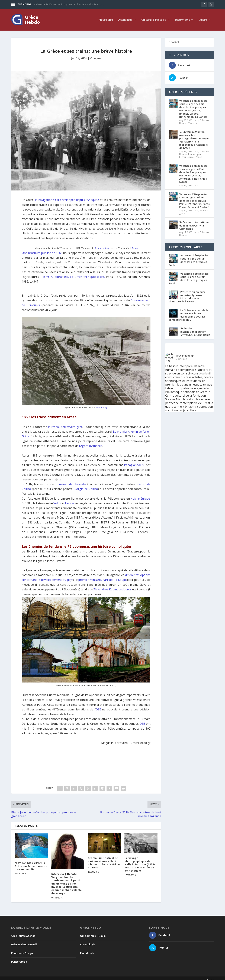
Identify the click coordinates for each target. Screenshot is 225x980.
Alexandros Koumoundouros (112, 589)
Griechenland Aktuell (24, 944)
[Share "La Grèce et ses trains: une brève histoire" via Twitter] (66, 788)
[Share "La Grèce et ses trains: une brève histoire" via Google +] (74, 788)
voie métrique (140, 498)
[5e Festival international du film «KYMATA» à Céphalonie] (173, 224)
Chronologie (87, 944)
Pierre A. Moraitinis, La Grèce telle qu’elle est (72, 277)
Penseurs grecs (186, 157)
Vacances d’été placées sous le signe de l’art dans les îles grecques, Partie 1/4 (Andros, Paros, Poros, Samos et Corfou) (194, 201)
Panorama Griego (22, 953)
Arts (196, 120)
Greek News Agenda (23, 935)
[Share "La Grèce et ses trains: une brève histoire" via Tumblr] (81, 788)
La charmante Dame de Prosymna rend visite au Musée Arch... (68, 4)
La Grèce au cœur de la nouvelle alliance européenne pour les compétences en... (188, 315)
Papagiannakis (134, 465)
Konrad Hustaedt (102, 248)
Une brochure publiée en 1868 (42, 253)
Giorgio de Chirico (86, 489)
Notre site (106, 20)
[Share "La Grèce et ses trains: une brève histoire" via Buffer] (102, 788)
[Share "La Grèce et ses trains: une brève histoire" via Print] (123, 788)
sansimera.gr (102, 407)
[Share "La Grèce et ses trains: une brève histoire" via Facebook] (59, 788)
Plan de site (87, 953)
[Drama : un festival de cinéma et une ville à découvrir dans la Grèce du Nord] (104, 843)
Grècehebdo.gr (185, 355)
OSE (98, 709)
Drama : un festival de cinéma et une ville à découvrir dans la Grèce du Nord (104, 862)
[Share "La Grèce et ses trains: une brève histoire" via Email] (116, 788)
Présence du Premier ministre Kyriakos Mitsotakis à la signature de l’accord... (187, 296)
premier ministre (89, 580)
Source (135, 248)
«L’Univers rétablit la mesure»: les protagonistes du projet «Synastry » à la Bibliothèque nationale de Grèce (194, 140)
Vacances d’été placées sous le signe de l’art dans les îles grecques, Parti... (188, 260)
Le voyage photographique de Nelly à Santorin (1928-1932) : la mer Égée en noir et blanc (139, 864)
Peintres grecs (195, 154)
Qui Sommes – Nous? (93, 935)
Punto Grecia (19, 961)
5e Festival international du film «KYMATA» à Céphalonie (194, 225)
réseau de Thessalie (72, 484)
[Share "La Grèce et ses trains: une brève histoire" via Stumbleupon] (109, 788)
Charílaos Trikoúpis (114, 580)
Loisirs (203, 20)
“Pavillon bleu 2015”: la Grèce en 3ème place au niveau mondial (31, 866)
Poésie (198, 157)
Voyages (95, 58)
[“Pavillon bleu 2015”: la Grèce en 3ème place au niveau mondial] (31, 845)
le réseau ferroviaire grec (65, 427)
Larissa (70, 503)
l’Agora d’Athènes (90, 446)
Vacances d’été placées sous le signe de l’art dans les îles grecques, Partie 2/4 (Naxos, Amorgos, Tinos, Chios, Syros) (193, 173)
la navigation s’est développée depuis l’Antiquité (67, 200)
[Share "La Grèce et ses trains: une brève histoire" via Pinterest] (88, 788)
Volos (57, 503)
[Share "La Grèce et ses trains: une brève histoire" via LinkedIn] (95, 788)
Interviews (182, 20)
